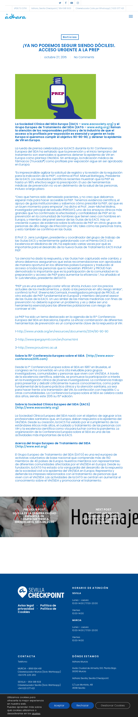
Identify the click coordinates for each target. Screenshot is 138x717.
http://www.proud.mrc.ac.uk (37, 348)
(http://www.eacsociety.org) (37, 407)
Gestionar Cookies (113, 705)
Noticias (70, 37)
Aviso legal (26, 605)
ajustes (36, 713)
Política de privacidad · (37, 607)
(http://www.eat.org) (31, 446)
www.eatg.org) (98, 127)
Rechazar (83, 705)
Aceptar (59, 705)
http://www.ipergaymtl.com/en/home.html (48, 339)
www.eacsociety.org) (97, 124)
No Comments (84, 57)
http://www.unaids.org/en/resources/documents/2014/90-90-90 (62, 331)
